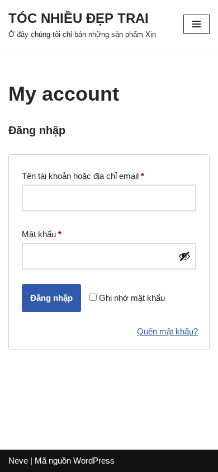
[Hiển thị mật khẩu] (184, 256)
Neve (18, 460)
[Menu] (196, 24)
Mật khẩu (41, 236)
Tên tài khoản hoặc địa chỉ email (83, 178)
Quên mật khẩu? (167, 331)
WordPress (94, 460)
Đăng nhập (51, 298)
